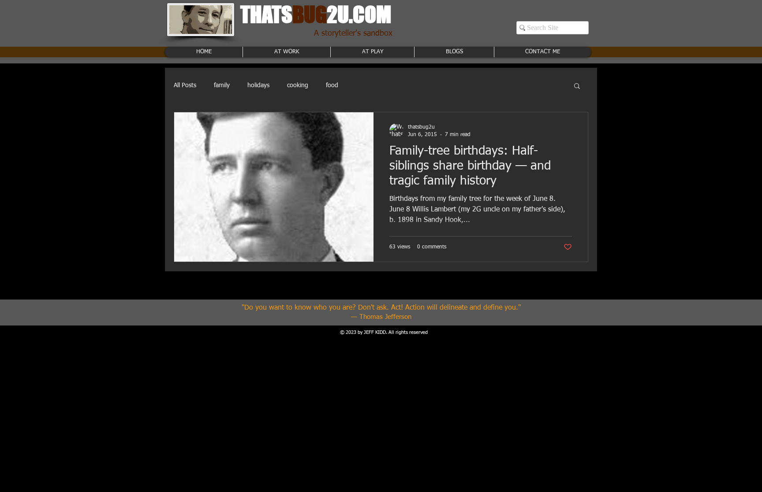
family (222, 85)
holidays (258, 85)
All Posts (185, 85)
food (332, 85)
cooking (297, 85)
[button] (577, 86)
